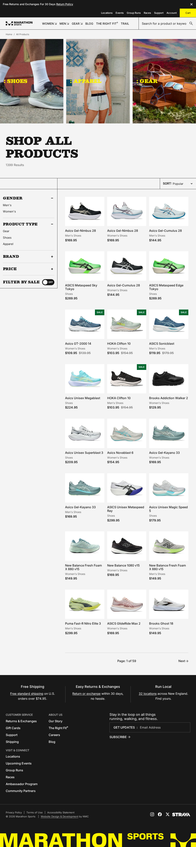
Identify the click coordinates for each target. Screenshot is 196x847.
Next (181, 661)
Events (120, 12)
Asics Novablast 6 (120, 453)
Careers (54, 735)
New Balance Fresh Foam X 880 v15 (83, 567)
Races (147, 12)
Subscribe (118, 737)
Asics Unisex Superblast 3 (84, 453)
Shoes (7, 237)
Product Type (20, 224)
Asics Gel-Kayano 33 (164, 453)
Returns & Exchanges (21, 721)
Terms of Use (34, 812)
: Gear (147, 81)
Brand (11, 256)
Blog (52, 742)
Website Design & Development (59, 816)
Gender (13, 198)
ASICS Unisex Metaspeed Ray (125, 509)
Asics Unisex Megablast (82, 398)
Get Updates (124, 727)
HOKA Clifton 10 (119, 343)
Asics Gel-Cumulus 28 (165, 231)
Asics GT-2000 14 (78, 343)
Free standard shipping (26, 693)
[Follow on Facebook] (160, 814)
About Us (55, 714)
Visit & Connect (17, 750)
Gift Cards (13, 728)
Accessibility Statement (60, 812)
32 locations (148, 693)
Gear (6, 231)
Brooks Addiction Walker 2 (168, 398)
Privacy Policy (14, 812)
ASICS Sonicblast (161, 343)
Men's (7, 205)
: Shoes (15, 81)
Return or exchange (86, 693)
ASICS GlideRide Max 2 (123, 623)
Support (158, 12)
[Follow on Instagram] (152, 814)
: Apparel (85, 81)
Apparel (8, 244)
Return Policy (64, 4)
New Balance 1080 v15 (123, 565)
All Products (22, 34)
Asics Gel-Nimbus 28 (80, 231)
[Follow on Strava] (181, 814)
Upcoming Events (19, 763)
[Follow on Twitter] (167, 814)
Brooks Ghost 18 (161, 623)
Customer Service (19, 714)
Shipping (12, 742)
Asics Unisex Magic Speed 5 (168, 509)
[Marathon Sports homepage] (19, 23)
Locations (107, 12)
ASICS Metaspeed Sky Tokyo (81, 287)
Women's (9, 211)
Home (9, 34)
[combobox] (167, 23)
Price (10, 269)
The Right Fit (58, 728)
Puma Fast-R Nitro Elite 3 (83, 623)
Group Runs (134, 12)
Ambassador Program (22, 784)
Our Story (55, 721)
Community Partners (21, 791)
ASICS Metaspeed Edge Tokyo (166, 287)
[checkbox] (48, 282)
